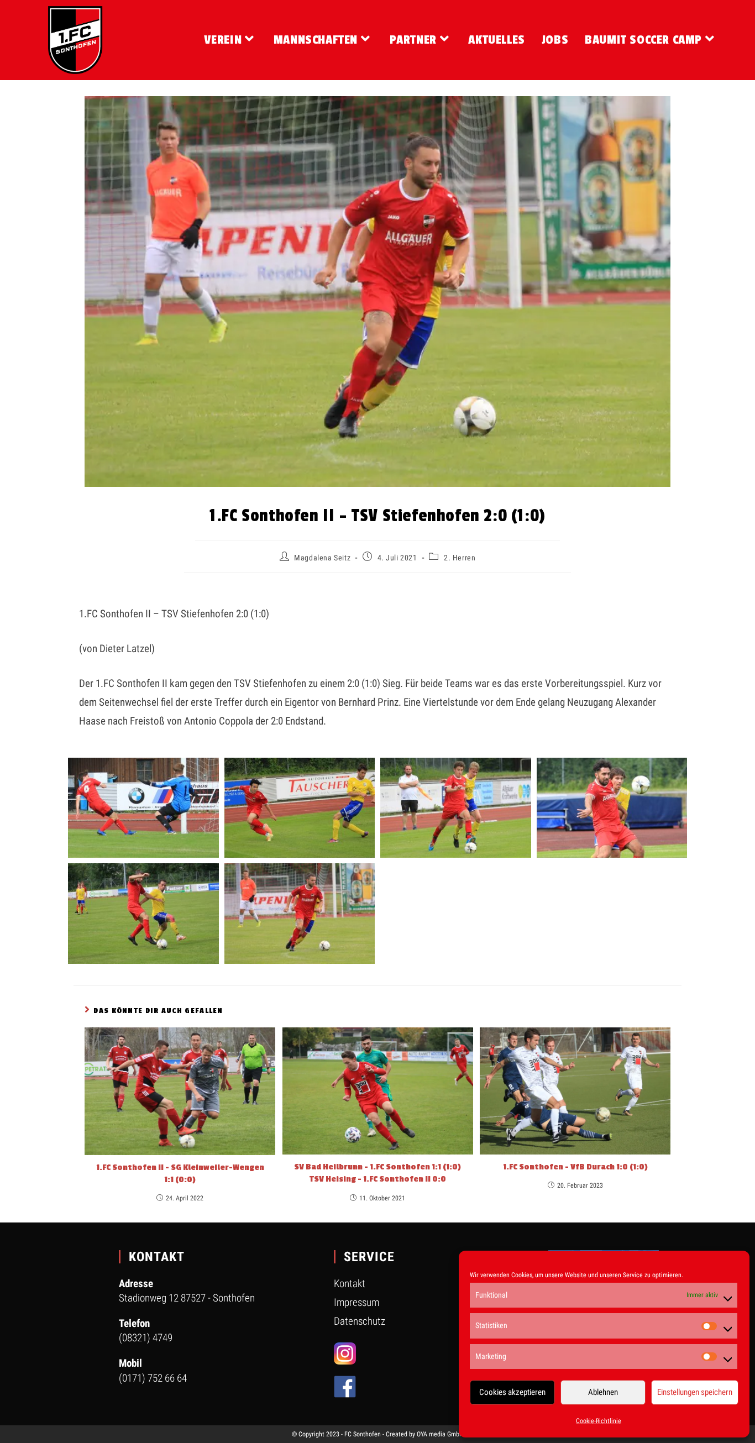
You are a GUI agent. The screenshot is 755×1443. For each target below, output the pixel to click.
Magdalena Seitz (322, 557)
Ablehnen (603, 1392)
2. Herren (459, 557)
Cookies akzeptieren (512, 1392)
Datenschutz (359, 1321)
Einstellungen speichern (694, 1392)
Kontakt (349, 1283)
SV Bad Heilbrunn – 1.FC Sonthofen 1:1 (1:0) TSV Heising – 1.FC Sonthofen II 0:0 (377, 1173)
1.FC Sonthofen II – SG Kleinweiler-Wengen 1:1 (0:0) (180, 1173)
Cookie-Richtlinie (598, 1421)
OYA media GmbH (440, 1434)
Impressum (356, 1302)
